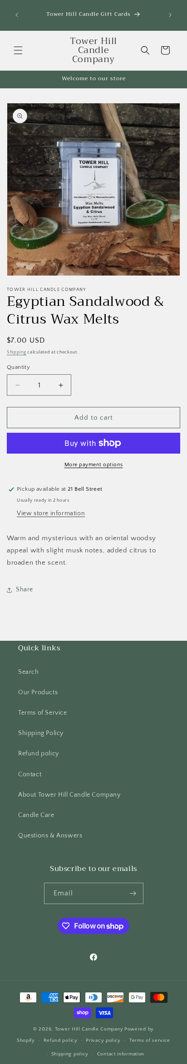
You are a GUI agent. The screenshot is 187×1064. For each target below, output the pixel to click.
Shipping (16, 352)
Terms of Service (42, 712)
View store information (51, 513)
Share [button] (24, 589)
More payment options (93, 465)
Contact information (120, 1054)
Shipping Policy (41, 733)
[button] (18, 50)
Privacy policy (103, 1040)
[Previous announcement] (17, 15)
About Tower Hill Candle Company (69, 794)
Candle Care (36, 815)
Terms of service (149, 1040)
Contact (29, 774)
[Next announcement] (170, 15)
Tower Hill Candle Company (89, 1029)
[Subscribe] (133, 893)
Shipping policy (70, 1054)
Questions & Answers (50, 835)
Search (28, 672)
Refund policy (38, 753)
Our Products (38, 692)
